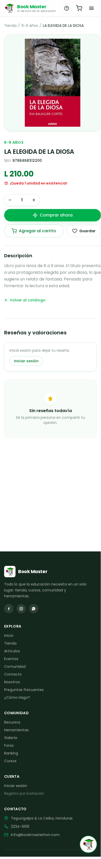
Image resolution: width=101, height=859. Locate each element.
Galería (10, 737)
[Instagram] (21, 608)
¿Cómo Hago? (17, 697)
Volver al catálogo (27, 300)
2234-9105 (20, 826)
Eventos (11, 658)
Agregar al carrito (37, 231)
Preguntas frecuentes (24, 689)
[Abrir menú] (91, 8)
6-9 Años (29, 25)
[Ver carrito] (79, 8)
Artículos (12, 651)
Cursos (10, 761)
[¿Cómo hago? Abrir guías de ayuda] (66, 8)
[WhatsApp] (33, 608)
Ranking (11, 753)
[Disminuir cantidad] (10, 200)
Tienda (10, 25)
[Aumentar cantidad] (34, 200)
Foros (9, 745)
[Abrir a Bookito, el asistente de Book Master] (88, 844)
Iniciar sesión (26, 361)
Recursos (12, 722)
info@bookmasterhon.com (35, 834)
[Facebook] (8, 608)
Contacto (13, 674)
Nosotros (12, 682)
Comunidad (15, 666)
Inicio (8, 635)
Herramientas (16, 730)
